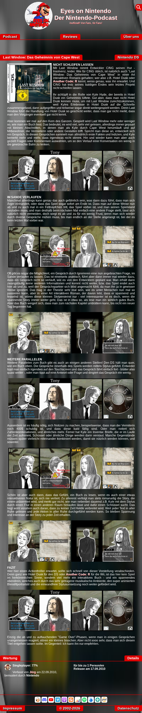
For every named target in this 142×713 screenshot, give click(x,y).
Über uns (131, 37)
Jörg (32, 672)
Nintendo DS (128, 57)
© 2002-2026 (69, 708)
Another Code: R (65, 81)
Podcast (10, 37)
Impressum (12, 708)
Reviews (70, 37)
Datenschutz (128, 708)
